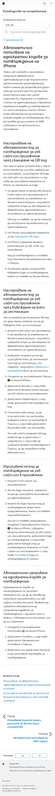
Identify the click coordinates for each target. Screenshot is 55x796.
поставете (22, 555)
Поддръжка (14, 764)
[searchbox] (27, 32)
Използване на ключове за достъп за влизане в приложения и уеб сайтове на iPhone (26, 697)
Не (40, 756)
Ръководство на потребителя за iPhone (27, 767)
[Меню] (51, 3)
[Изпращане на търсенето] (6, 32)
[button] (44, 3)
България (6, 781)
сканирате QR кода (26, 236)
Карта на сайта (29, 789)
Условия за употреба (11, 789)
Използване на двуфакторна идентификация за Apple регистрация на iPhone (26, 685)
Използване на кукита (11, 791)
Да (23, 756)
